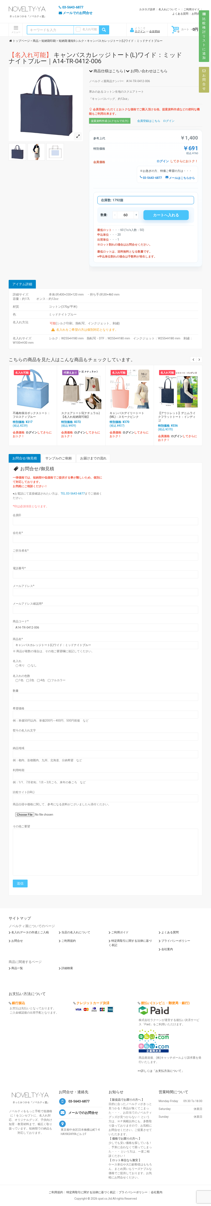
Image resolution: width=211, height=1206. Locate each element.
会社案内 (167, 949)
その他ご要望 (21, 826)
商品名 (18, 639)
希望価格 (18, 708)
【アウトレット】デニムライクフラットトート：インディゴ (177, 416)
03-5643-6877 (152, 177)
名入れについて (167, 9)
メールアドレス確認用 (28, 603)
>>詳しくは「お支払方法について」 (161, 1070)
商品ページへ (32, 388)
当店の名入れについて (75, 932)
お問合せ (197, 13)
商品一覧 (17, 968)
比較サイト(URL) (23, 792)
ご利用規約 (68, 940)
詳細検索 (67, 968)
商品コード (21, 621)
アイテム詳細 (22, 284)
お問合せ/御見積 (24, 458)
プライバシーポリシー (175, 940)
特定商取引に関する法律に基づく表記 (90, 1192)
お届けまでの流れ (93, 458)
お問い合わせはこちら (149, 71)
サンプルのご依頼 (58, 458)
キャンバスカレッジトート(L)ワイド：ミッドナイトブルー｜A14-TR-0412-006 (95, 58)
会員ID (17, 515)
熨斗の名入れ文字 (24, 730)
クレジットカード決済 (92, 1003)
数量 (16, 690)
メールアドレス (23, 586)
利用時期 (18, 770)
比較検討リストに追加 (204, 38)
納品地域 (18, 748)
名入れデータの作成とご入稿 (30, 932)
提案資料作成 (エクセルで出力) (109, 120)
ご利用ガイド (192, 9)
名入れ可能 (89, 29)
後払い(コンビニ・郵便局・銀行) (165, 1003)
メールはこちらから (181, 177)
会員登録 (154, 31)
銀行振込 (18, 1003)
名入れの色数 (21, 676)
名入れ (17, 661)
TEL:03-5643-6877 (73, 493)
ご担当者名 (21, 550)
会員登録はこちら (148, 120)
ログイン (140, 31)
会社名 (18, 532)
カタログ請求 (147, 9)
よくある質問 (180, 13)
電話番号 (19, 568)
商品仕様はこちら (108, 71)
